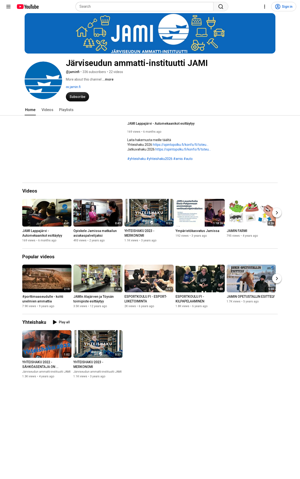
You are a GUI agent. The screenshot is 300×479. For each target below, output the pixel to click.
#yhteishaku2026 (159, 159)
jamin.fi (75, 87)
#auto (188, 159)
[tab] (30, 110)
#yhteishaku (136, 159)
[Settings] (264, 6)
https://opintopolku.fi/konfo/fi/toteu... (180, 145)
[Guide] (8, 6)
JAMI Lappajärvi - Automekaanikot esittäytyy (161, 123)
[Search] (220, 6)
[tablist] (150, 110)
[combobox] (145, 6)
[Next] (276, 213)
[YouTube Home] (27, 6)
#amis (178, 159)
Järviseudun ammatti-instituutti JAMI (46, 371)
